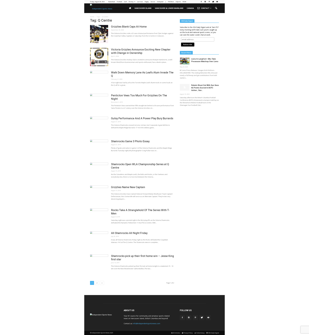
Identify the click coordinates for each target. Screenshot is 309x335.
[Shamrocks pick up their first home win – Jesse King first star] (99, 263)
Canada (190, 8)
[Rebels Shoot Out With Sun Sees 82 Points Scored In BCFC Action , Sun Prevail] (185, 87)
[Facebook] (201, 1)
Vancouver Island (142, 8)
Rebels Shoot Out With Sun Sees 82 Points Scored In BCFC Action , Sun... (205, 87)
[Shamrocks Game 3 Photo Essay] (99, 149)
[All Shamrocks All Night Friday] (99, 240)
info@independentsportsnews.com (146, 323)
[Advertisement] (199, 127)
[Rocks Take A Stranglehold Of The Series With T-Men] (99, 217)
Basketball (111, 2)
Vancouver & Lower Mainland (169, 8)
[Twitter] (213, 1)
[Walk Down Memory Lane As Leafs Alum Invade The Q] (99, 80)
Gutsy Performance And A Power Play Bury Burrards (142, 118)
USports (178, 2)
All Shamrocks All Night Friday (129, 233)
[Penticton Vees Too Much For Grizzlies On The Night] (99, 103)
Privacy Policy (188, 333)
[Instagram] (205, 1)
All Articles (176, 333)
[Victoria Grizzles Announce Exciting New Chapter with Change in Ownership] (99, 57)
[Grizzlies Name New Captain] (99, 195)
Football (119, 2)
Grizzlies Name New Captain (128, 187)
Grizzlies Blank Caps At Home (129, 26)
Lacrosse (140, 2)
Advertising (200, 333)
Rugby (147, 2)
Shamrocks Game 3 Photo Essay (130, 141)
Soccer (153, 2)
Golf (125, 2)
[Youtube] (217, 1)
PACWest (171, 2)
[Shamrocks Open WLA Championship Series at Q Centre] (99, 172)
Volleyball (160, 2)
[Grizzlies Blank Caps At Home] (99, 34)
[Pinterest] (209, 1)
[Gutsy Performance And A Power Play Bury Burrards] (99, 126)
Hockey (131, 2)
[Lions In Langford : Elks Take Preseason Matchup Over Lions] (185, 61)
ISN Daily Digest (213, 333)
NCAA (184, 2)
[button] (216, 8)
